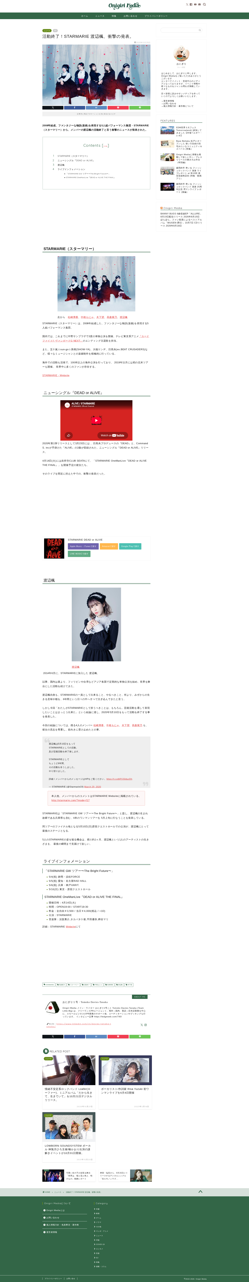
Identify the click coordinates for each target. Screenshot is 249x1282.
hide (105, 146)
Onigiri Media (173, 208)
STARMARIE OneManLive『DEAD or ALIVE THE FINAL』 (91, 177)
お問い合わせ (130, 16)
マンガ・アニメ (102, 1231)
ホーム (84, 16)
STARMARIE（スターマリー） (73, 156)
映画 (98, 1213)
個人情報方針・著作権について (178, 106)
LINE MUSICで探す (79, 554)
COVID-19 (100, 1244)
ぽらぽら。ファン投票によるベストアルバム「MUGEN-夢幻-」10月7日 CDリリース (181, 222)
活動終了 (86, 985)
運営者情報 (168, 101)
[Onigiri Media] (124, 9)
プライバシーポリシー (156, 16)
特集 (114, 16)
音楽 (98, 1253)
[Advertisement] (96, 215)
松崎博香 (73, 317)
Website (71, 926)
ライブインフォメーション (71, 169)
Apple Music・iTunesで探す (83, 546)
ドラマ (98, 1222)
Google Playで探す (130, 546)
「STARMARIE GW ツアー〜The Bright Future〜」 (88, 174)
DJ (97, 1258)
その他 (98, 1227)
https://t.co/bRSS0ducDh (119, 779)
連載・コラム (101, 1266)
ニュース (100, 16)
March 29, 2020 (92, 786)
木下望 (100, 317)
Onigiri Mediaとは (55, 1210)
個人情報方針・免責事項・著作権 (62, 1225)
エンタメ (99, 1249)
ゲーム (98, 1218)
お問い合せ (70, 1278)
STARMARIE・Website (55, 375)
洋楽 (98, 1240)
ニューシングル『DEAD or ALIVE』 (76, 160)
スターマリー (74, 985)
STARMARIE (49, 985)
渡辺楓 (61, 165)
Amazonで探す (109, 546)
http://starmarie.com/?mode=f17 (70, 800)
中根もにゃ (87, 317)
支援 (98, 1209)
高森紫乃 (112, 317)
